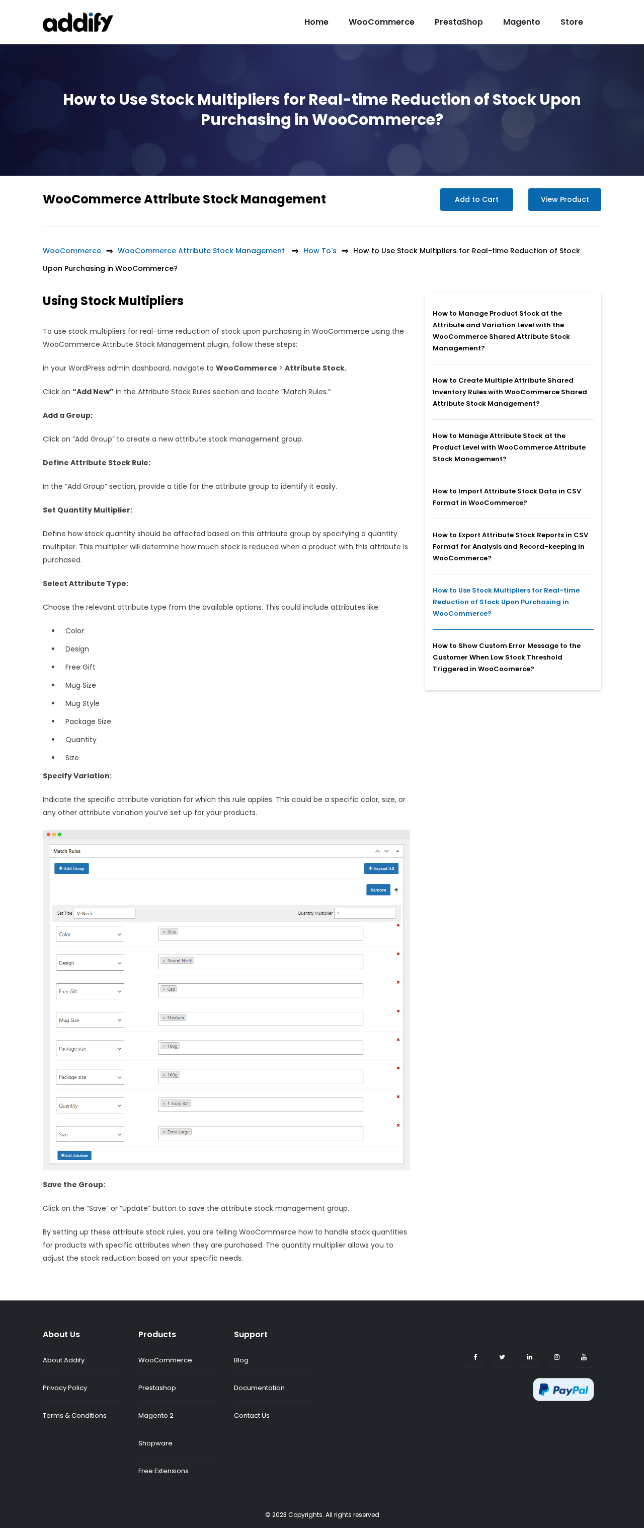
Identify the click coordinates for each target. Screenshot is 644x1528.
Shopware (155, 1443)
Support (251, 1334)
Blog (241, 1360)
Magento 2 (156, 1415)
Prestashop (157, 1388)
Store (571, 22)
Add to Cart (477, 199)
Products (157, 1334)
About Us (61, 1334)
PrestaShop (459, 22)
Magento (521, 22)
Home (316, 22)
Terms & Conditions (75, 1415)
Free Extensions (163, 1471)
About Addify (64, 1360)
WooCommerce (382, 22)
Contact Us (252, 1415)
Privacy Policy (65, 1388)
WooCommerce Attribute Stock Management (186, 199)
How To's (320, 251)
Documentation (259, 1388)
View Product (565, 199)
